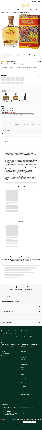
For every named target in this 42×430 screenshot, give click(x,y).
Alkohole (8, 12)
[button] (21, 306)
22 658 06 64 (28, 1)
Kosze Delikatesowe (24, 389)
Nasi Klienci (23, 361)
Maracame (39, 61)
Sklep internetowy (20, 424)
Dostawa (22, 369)
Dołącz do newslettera (8, 411)
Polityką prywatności (11, 414)
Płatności (22, 367)
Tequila (12, 12)
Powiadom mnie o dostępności (18, 114)
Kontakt (22, 354)
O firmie (22, 355)
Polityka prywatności (24, 374)
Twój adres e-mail (7, 410)
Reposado (16, 12)
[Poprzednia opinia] (2, 270)
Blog (21, 382)
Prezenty (22, 397)
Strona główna (3, 12)
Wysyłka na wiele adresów (25, 392)
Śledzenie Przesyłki (24, 380)
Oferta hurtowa (23, 357)
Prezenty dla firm (24, 390)
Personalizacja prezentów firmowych (27, 396)
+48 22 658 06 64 (6, 297)
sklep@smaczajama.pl (36, 1)
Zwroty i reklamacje (24, 372)
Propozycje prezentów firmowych (26, 394)
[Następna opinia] (40, 270)
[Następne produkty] (40, 201)
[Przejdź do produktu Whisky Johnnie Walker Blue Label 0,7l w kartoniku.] (12, 233)
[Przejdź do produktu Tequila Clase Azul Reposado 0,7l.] (12, 198)
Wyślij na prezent (24, 399)
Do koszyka (12, 210)
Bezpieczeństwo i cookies (25, 370)
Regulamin (23, 359)
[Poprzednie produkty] (2, 201)
